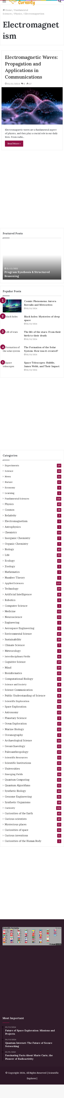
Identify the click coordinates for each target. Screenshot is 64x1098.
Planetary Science (16, 718)
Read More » (14, 143)
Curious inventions (16, 835)
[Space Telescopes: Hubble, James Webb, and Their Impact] (12, 367)
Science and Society (15, 684)
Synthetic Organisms (17, 802)
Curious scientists (16, 818)
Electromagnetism (16, 521)
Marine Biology (14, 729)
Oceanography (14, 735)
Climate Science (15, 645)
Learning (10, 493)
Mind (8, 667)
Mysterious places (15, 824)
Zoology (10, 566)
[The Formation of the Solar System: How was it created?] (12, 352)
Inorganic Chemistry (17, 538)
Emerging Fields (14, 774)
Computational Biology (19, 678)
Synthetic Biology (15, 791)
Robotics (10, 600)
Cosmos (9, 509)
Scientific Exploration (17, 701)
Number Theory (15, 577)
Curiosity (10, 807)
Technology (11, 588)
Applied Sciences (14, 583)
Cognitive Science (15, 661)
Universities (12, 768)
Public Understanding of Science (25, 695)
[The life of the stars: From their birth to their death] (12, 336)
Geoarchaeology (15, 746)
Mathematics (12, 572)
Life (7, 555)
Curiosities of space (16, 830)
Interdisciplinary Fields (17, 656)
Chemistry (11, 532)
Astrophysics (13, 526)
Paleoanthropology (16, 751)
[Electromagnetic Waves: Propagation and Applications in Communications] (32, 106)
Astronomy (11, 712)
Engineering (12, 622)
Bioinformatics (13, 673)
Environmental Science (18, 633)
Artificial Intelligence (18, 594)
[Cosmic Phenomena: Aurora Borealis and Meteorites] (12, 305)
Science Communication (19, 689)
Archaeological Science (18, 740)
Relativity (10, 515)
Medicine (10, 611)
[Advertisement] (32, 190)
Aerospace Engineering (19, 628)
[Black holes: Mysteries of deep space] (12, 321)
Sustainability (13, 639)
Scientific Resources (16, 757)
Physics (18, 13)
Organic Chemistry (16, 543)
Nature (9, 482)
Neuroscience (13, 617)
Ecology (10, 560)
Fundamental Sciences (17, 498)
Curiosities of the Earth (19, 813)
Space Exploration (15, 706)
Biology (9, 549)
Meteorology (13, 650)
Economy (10, 487)
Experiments (12, 465)
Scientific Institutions (18, 763)
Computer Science (16, 605)
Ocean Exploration (16, 723)
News (8, 476)
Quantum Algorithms (17, 785)
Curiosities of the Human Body (23, 841)
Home (8, 10)
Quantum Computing (17, 779)
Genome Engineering (18, 796)
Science (9, 471)
